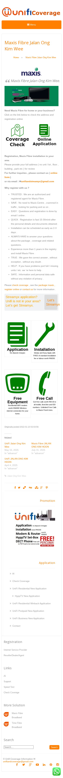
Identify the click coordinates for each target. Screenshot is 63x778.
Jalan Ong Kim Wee (16, 476)
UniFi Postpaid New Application (28, 611)
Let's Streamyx (51, 302)
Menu (32, 24)
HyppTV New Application (27, 596)
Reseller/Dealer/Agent (14, 655)
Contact (16, 626)
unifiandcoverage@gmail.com (18, 761)
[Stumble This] (36, 487)
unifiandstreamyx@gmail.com (37, 181)
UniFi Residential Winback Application (31, 603)
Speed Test (9, 687)
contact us (27, 289)
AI (13, 573)
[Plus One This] (41, 487)
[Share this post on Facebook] (15, 487)
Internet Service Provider (15, 650)
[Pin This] (46, 487)
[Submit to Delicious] (24, 487)
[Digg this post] (30, 487)
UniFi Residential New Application (29, 588)
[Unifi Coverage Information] (31, 18)
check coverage (20, 285)
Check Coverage (21, 581)
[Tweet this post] (19, 487)
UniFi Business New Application (28, 618)
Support (7, 681)
